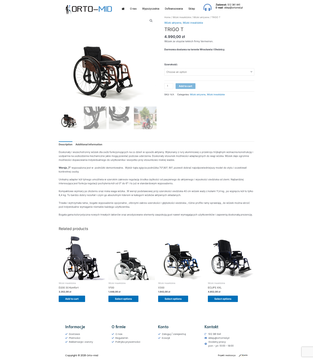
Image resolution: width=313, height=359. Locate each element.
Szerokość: (171, 64)
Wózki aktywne (201, 17)
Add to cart (185, 86)
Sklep (191, 8)
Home (167, 17)
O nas (133, 8)
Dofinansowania (174, 8)
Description (65, 144)
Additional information (88, 144)
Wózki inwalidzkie (182, 17)
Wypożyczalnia (150, 8)
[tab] (65, 144)
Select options (123, 298)
